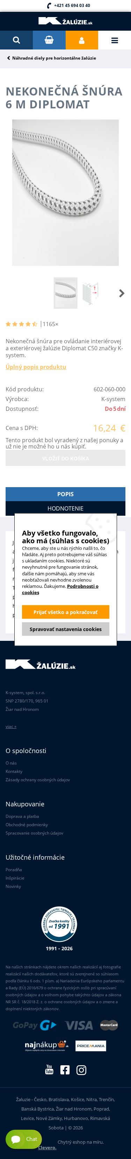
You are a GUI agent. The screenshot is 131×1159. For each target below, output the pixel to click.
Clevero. (47, 1147)
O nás (11, 763)
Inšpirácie (15, 878)
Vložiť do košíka (65, 458)
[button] (114, 293)
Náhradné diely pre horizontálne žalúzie (54, 58)
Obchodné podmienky (27, 825)
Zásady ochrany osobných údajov (38, 780)
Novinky (13, 886)
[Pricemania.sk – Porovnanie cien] (90, 1046)
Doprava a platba (22, 816)
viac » (11, 726)
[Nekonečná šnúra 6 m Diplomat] (65, 193)
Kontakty (14, 771)
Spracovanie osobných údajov (34, 833)
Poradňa (14, 870)
